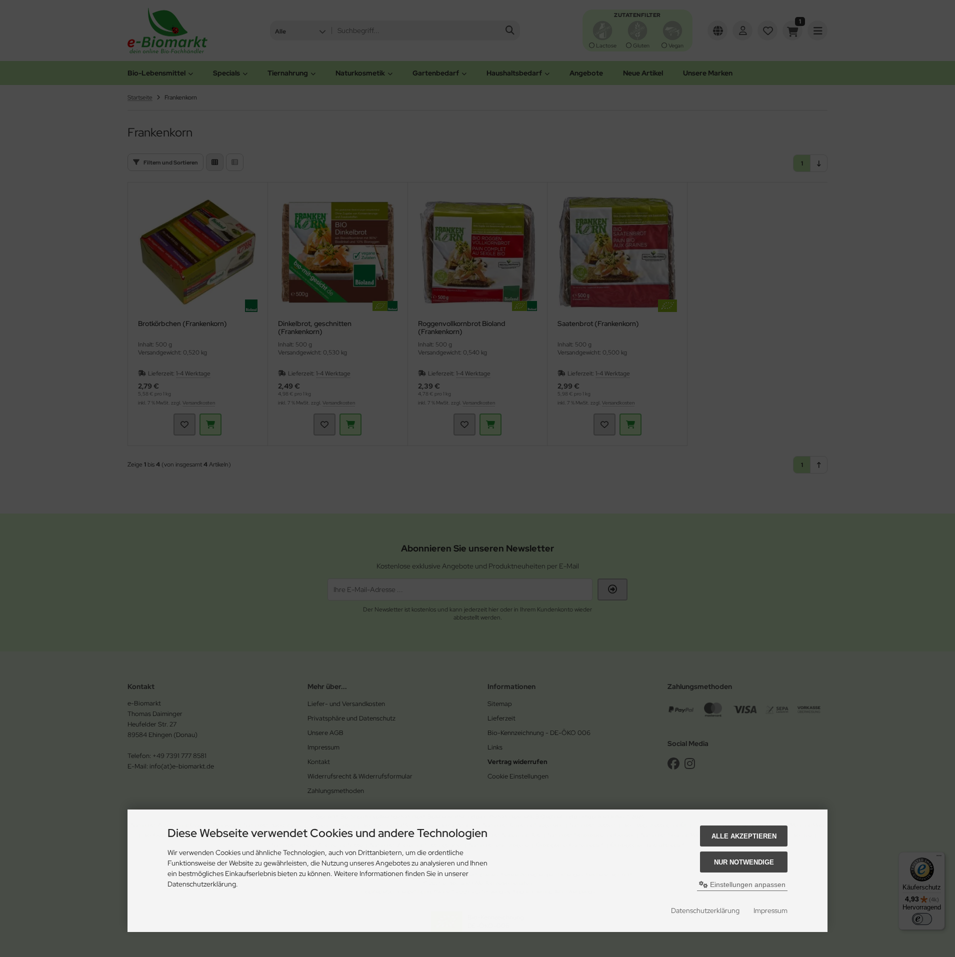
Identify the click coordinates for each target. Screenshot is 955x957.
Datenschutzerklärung (705, 910)
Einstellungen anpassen (747, 884)
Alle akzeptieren (744, 836)
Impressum (771, 910)
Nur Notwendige (744, 862)
